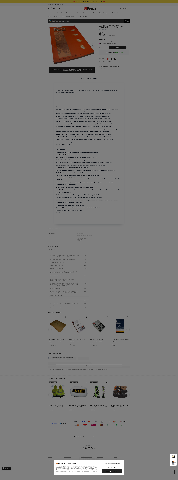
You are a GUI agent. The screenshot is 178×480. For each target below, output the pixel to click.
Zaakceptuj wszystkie (112, 471)
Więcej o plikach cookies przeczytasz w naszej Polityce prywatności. (78, 471)
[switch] (173, 464)
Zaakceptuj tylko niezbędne (112, 463)
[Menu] (176, 455)
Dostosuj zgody (112, 467)
